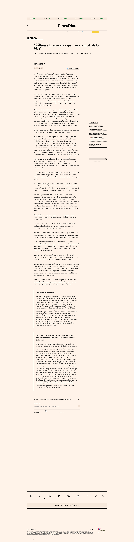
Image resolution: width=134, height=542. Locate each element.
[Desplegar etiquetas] (79, 406)
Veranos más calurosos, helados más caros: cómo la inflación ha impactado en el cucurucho (98, 139)
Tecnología (45, 406)
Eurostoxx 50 (77, 18)
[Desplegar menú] (28, 25)
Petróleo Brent (61, 18)
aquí (63, 412)
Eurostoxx (95, 161)
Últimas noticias (93, 122)
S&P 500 (45, 18)
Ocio (49, 406)
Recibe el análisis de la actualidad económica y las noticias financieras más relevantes (53, 399)
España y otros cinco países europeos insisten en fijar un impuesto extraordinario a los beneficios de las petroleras (97, 127)
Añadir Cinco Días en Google (73, 68)
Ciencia (58, 406)
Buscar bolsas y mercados (95, 155)
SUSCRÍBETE (95, 32)
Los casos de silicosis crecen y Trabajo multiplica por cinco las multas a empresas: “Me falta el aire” (98, 133)
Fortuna (32, 38)
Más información (37, 412)
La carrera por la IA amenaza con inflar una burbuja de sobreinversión (97, 144)
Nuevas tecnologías (38, 406)
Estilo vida (54, 406)
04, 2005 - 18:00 (38, 64)
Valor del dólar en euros (95, 18)
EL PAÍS (81, 31)
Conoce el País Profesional (67, 505)
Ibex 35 (31, 18)
